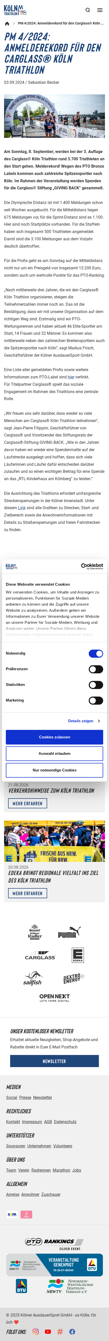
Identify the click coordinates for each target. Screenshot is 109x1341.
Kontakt (13, 1121)
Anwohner (30, 1194)
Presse (25, 1097)
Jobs (76, 1170)
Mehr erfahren (28, 803)
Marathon (61, 1170)
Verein (23, 1170)
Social (11, 1097)
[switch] (96, 669)
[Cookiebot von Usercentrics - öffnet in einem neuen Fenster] (81, 566)
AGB (48, 1121)
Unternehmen (39, 1146)
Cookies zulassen (54, 737)
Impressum (32, 1121)
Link (22, 507)
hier (71, 377)
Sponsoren (15, 1146)
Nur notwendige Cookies (55, 770)
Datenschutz (65, 1121)
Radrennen (41, 1170)
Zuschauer (50, 1194)
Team (11, 1170)
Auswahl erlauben (54, 753)
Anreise (12, 1194)
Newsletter (54, 1061)
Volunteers (62, 1146)
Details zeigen (80, 721)
